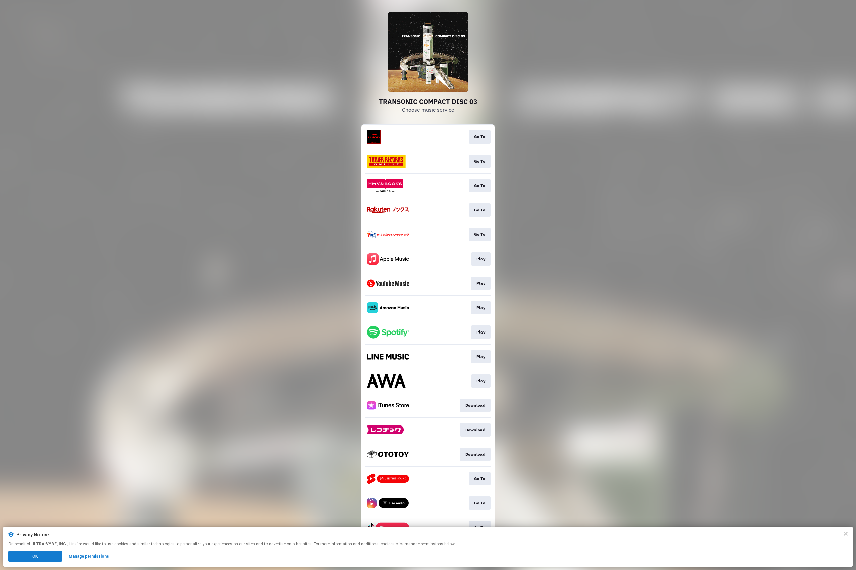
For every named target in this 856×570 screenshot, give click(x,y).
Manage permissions (89, 556)
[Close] (845, 533)
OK (35, 556)
